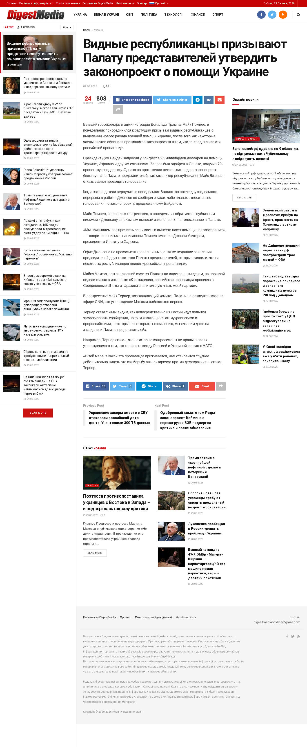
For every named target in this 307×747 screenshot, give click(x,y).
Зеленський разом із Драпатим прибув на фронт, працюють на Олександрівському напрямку (280, 219)
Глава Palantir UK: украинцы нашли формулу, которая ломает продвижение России (48, 174)
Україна (80, 14)
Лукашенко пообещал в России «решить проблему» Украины (206, 528)
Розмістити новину (68, 3)
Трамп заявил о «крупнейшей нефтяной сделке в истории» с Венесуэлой (47, 199)
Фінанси (198, 14)
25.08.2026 (271, 265)
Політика (149, 14)
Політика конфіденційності (36, 3)
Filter (66, 27)
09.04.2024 (90, 86)
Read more (94, 552)
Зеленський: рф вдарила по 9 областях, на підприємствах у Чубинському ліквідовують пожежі (265, 154)
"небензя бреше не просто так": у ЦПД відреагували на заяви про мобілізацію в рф (279, 321)
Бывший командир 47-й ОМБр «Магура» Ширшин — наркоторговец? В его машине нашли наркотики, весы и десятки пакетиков (206, 564)
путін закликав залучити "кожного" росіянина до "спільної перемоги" (48, 254)
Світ (129, 14)
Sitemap (142, 3)
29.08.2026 (91, 515)
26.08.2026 (271, 235)
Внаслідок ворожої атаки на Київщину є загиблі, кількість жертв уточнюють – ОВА (45, 280)
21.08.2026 (271, 336)
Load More (38, 412)
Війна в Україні (106, 14)
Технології (173, 14)
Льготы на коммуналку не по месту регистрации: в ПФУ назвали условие (45, 330)
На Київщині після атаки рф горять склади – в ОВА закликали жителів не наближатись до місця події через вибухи (45, 385)
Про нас (12, 3)
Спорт (217, 14)
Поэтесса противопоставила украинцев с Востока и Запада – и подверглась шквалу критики (48, 83)
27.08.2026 (240, 164)
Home (86, 30)
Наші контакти (125, 3)
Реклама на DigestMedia (97, 3)
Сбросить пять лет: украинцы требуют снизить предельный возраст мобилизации (46, 356)
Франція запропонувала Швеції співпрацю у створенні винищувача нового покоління (47, 305)
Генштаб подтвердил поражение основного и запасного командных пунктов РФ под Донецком (281, 285)
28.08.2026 (196, 539)
